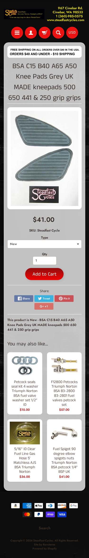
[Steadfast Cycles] (24, 14)
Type (44, 237)
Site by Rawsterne (44, 544)
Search (45, 528)
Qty (44, 254)
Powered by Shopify (45, 548)
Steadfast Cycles (43, 540)
